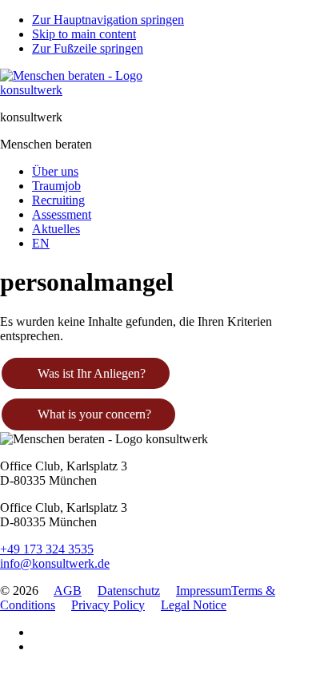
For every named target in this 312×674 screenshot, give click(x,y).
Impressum (203, 590)
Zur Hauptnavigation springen (108, 19)
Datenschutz (129, 590)
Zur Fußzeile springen (87, 48)
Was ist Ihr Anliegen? (85, 373)
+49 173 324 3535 (47, 549)
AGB (68, 590)
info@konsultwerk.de (55, 563)
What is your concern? (88, 414)
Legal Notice (193, 605)
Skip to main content (84, 34)
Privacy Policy (108, 605)
